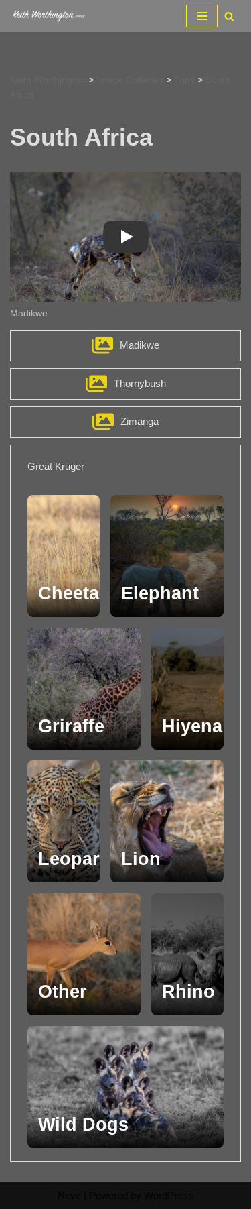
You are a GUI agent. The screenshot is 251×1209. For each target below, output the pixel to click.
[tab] (125, 345)
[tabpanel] (125, 803)
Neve (69, 1195)
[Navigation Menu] (202, 16)
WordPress (168, 1195)
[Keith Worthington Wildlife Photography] (50, 16)
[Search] (229, 16)
